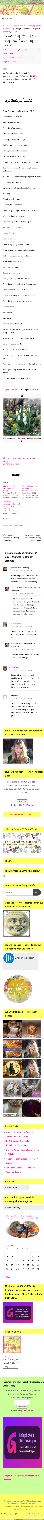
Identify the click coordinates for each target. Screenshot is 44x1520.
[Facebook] (31, 8)
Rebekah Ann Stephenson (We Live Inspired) (22, 50)
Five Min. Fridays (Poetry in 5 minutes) (18, 58)
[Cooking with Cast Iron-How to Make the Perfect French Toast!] (12, 1049)
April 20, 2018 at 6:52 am (21, 571)
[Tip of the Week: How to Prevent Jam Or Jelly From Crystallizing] (31, 1109)
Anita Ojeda (14, 667)
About (40, 3)
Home (22, 3)
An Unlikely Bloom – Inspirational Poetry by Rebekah (33, 537)
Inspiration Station (10, 62)
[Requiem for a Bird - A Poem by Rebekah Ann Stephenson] (31, 1089)
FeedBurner (28, 805)
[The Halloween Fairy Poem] (12, 1069)
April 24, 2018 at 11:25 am (21, 670)
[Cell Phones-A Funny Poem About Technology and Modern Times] (31, 1069)
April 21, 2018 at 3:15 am (22, 594)
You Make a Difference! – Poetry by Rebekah (11, 537)
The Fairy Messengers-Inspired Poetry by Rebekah (11, 504)
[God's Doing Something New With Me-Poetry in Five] (12, 1029)
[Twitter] (37, 8)
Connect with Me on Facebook (18, 814)
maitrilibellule (15, 623)
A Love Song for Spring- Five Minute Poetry (11, 488)
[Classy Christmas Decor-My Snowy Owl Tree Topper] (12, 1089)
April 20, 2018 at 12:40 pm (21, 626)
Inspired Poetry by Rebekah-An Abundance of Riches (30, 488)
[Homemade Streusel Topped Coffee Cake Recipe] (12, 1109)
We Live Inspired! (12, 9)
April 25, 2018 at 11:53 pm (21, 698)
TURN (35, 76)
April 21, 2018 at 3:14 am (22, 650)
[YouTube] (27, 8)
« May (7, 1277)
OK (35, 892)
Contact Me (31, 3)
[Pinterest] (41, 8)
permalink (18, 525)
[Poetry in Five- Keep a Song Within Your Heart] (31, 1049)
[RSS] (34, 8)
